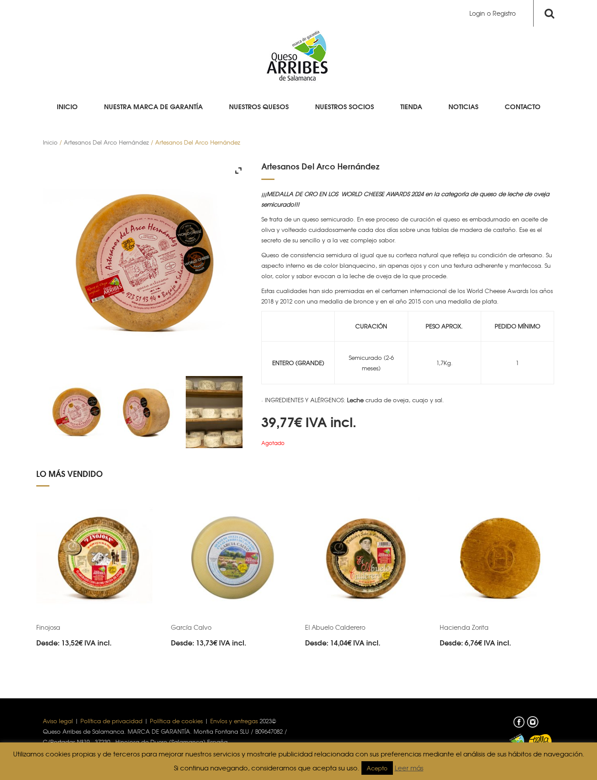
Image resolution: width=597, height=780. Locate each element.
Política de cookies (176, 721)
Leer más (409, 768)
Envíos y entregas (234, 721)
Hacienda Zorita (464, 627)
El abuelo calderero (335, 627)
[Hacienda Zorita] (500, 558)
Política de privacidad (111, 721)
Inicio (50, 142)
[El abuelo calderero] (366, 558)
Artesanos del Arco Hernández (106, 142)
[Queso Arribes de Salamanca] (298, 54)
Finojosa (48, 627)
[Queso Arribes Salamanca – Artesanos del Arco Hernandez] (214, 412)
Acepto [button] (377, 768)
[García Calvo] (231, 558)
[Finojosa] (97, 558)
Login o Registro (492, 13)
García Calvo (191, 627)
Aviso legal (58, 721)
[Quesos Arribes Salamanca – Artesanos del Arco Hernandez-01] (145, 412)
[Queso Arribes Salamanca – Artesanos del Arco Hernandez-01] (77, 412)
